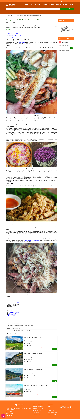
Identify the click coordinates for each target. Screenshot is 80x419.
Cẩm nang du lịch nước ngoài (67, 29)
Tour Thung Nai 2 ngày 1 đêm (33, 353)
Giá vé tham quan (64, 27)
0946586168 (17, 1)
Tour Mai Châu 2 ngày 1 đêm (13, 312)
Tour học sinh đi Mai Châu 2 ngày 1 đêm (36, 385)
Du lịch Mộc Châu (29, 373)
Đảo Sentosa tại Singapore (13, 323)
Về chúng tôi (64, 1)
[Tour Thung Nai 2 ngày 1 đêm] (14, 358)
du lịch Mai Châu (22, 42)
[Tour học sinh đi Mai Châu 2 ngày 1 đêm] (14, 390)
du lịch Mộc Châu (28, 240)
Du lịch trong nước (36, 4)
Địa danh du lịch (64, 23)
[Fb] (61, 407)
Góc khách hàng (57, 1)
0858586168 (9, 1)
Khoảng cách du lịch (65, 34)
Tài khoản (71, 1)
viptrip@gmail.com (11, 413)
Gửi (72, 47)
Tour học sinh (28, 389)
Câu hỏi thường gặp (52, 414)
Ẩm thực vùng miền (65, 26)
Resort (26, 4)
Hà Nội (27, 340)
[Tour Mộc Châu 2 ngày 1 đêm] (14, 374)
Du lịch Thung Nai (29, 357)
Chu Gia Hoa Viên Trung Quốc (13, 328)
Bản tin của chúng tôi (65, 32)
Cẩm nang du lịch (64, 31)
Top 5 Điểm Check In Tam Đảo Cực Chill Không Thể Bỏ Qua (20, 325)
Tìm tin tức (67, 8)
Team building (46, 4)
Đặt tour (54, 349)
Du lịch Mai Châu (29, 341)
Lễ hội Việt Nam (64, 25)
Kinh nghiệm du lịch (65, 28)
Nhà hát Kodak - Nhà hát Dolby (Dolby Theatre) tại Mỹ (19, 330)
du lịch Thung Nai (37, 240)
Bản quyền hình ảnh (52, 416)
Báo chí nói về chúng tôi (66, 30)
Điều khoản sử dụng (52, 412)
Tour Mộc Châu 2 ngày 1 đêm (33, 369)
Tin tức (49, 408)
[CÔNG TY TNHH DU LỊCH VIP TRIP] (12, 4)
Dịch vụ (71, 4)
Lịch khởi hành (64, 4)
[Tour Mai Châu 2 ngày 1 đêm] (14, 343)
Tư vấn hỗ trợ (51, 410)
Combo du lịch (55, 4)
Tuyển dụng (48, 1)
